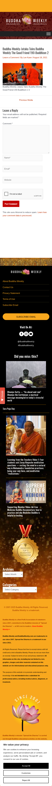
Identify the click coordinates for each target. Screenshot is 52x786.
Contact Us (8, 287)
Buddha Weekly (22, 653)
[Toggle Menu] (48, 34)
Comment (8, 124)
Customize (26, 773)
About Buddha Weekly (13, 281)
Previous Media (26, 100)
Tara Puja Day (9, 408)
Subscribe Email (10, 305)
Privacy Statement (11, 293)
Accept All (26, 766)
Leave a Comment (11, 57)
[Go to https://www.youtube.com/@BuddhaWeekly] (30, 334)
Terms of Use (9, 299)
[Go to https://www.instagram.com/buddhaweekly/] (26, 334)
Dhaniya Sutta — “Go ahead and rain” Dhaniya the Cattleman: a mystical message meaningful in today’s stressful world (25, 396)
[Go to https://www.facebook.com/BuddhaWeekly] (21, 334)
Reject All (26, 780)
